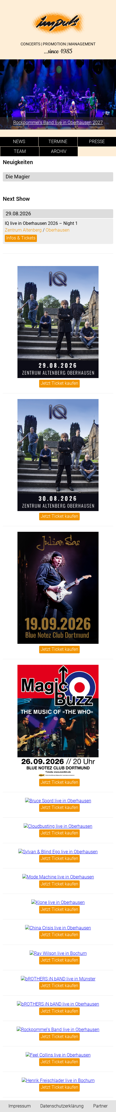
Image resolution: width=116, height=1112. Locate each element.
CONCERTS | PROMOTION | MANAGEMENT (58, 48)
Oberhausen (58, 230)
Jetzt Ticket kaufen (59, 383)
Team (20, 151)
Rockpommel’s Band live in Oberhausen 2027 (58, 122)
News (19, 141)
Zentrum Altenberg (23, 230)
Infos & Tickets (20, 238)
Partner (100, 1106)
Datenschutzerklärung (62, 1106)
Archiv (58, 151)
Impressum (19, 1106)
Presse (97, 141)
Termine (57, 141)
